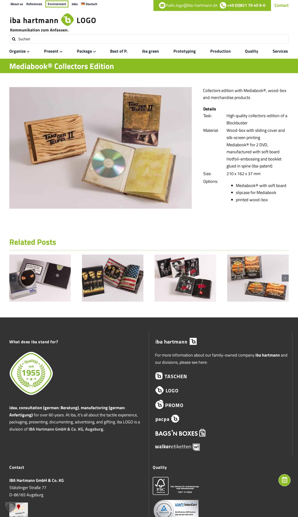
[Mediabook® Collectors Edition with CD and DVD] (258, 258)
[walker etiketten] (220, 447)
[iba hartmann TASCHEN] (220, 376)
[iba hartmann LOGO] (220, 390)
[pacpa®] (220, 419)
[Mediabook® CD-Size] (40, 258)
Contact (281, 5)
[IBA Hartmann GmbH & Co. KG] (220, 341)
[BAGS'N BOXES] (220, 433)
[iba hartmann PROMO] (220, 404)
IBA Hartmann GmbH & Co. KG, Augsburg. (66, 429)
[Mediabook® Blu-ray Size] (185, 258)
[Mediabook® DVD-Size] (112, 258)
